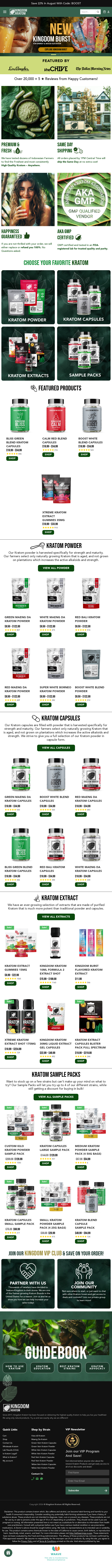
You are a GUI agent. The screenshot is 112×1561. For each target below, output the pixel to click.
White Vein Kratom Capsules (43, 1450)
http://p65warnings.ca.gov (80, 1533)
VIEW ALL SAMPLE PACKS (56, 1097)
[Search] (98, 11)
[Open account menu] (108, 12)
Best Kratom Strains (70, 1367)
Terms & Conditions (47, 1541)
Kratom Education (42, 1367)
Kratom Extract (60, 898)
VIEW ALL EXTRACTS (56, 917)
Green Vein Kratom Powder (43, 1446)
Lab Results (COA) (11, 1450)
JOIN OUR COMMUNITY (84, 1285)
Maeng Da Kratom (39, 1439)
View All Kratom (38, 1435)
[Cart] (104, 12)
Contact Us (7, 1442)
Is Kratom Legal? (10, 1453)
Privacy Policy (27, 1541)
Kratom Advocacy (97, 1367)
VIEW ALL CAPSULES (56, 748)
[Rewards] (8, 1553)
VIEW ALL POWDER (56, 568)
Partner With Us (28, 1283)
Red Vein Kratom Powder (42, 1460)
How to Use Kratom (15, 1367)
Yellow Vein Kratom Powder (43, 1467)
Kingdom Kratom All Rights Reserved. (62, 1504)
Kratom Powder (64, 546)
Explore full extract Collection (56, 48)
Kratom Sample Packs (56, 1075)
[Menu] (5, 12)
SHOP (12, 458)
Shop (5, 1439)
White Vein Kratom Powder (43, 1453)
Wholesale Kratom (10, 1446)
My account (8, 1460)
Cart (4, 1435)
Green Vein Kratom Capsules (43, 1442)
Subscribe (73, 1490)
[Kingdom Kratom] (16, 1408)
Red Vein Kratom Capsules (42, 1457)
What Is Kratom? (10, 1457)
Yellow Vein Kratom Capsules (43, 1464)
